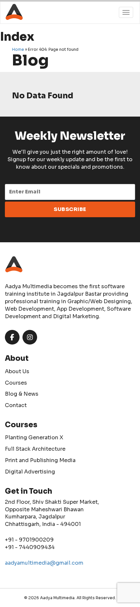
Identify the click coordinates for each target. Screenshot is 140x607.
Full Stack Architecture (35, 448)
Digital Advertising (30, 471)
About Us (17, 371)
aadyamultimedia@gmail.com (44, 562)
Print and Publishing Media (40, 460)
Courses (16, 382)
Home (18, 49)
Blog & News (21, 393)
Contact (16, 405)
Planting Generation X (34, 437)
